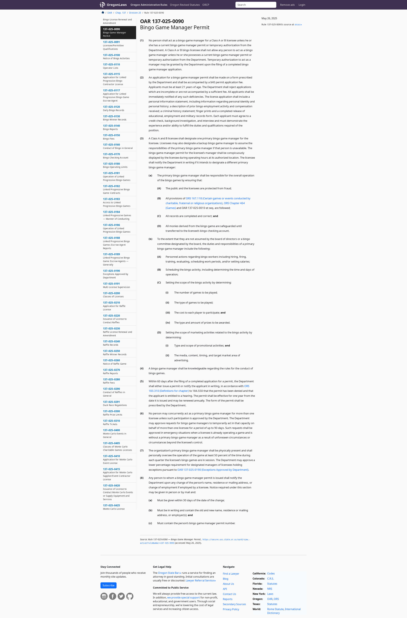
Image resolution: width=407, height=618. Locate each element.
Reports (227, 599)
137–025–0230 (117, 332)
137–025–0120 (113, 108)
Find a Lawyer (231, 573)
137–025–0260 (114, 362)
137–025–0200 (113, 294)
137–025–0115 (114, 79)
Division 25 (135, 12)
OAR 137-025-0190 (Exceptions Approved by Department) (212, 469)
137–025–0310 (111, 422)
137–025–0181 (116, 176)
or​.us (297, 24)
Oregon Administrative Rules (149, 5)
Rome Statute (275, 609)
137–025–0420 (118, 492)
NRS (269, 588)
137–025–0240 (111, 343)
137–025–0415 (117, 474)
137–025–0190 (115, 274)
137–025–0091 (113, 45)
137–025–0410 (117, 459)
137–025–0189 (116, 259)
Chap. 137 (120, 12)
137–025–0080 (117, 19)
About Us (228, 584)
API (225, 589)
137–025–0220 (115, 319)
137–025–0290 (114, 392)
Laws (270, 594)
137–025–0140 (111, 127)
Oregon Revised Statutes (185, 5)
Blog (225, 578)
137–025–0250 (115, 352)
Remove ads (287, 5)
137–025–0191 (116, 285)
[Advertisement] (283, 81)
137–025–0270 (111, 371)
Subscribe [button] (108, 585)
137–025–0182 (116, 189)
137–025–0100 (116, 56)
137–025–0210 (114, 306)
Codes (271, 573)
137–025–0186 (116, 228)
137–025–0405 (117, 446)
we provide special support (183, 597)
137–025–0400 (114, 433)
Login (302, 5)
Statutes (272, 583)
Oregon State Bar (168, 573)
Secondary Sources (234, 604)
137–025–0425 (116, 509)
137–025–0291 (115, 403)
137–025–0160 (118, 146)
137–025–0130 (114, 118)
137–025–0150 (111, 136)
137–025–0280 (111, 381)
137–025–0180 (115, 165)
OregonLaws (117, 5)
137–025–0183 (116, 202)
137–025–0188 (116, 243)
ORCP (205, 5)
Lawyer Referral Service (200, 580)
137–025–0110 (111, 66)
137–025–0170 (115, 155)
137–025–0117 (116, 95)
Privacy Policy (231, 609)
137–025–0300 (112, 412)
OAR (109, 12)
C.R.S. (270, 578)
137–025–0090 (114, 32)
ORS (276, 599)
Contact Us (229, 594)
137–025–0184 (117, 215)
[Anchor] (184, 69)
